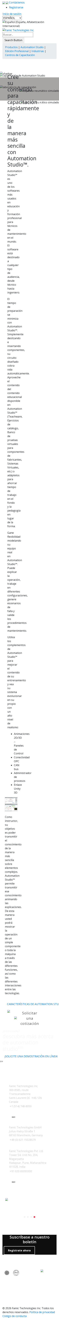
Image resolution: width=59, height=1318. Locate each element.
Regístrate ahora (19, 1250)
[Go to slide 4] (34, 1217)
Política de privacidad (42, 1312)
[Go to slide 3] (31, 1217)
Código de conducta (14, 1316)
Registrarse (16, 7)
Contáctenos (16, 2)
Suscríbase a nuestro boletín (29, 1239)
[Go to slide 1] (24, 1217)
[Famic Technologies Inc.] (18, 30)
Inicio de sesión (11, 14)
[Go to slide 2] (28, 1217)
